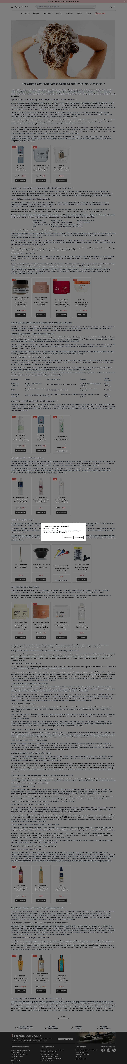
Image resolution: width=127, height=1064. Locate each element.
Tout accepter (78, 537)
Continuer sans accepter (51, 528)
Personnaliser (67, 537)
